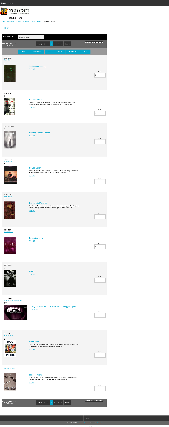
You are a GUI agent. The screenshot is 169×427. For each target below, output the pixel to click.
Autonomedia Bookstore (83, 422)
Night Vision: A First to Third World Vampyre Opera (54, 306)
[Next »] (67, 44)
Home (3, 3)
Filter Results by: (8, 36)
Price (85, 51)
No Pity (32, 271)
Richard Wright (35, 99)
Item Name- (73, 51)
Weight (60, 51)
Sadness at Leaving (37, 66)
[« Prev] (39, 44)
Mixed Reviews (35, 375)
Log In (11, 3)
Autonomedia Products (14, 21)
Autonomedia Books (29, 21)
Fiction (39, 21)
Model (23, 51)
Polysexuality (35, 168)
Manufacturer (37, 51)
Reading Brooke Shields (39, 133)
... (61, 44)
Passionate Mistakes (38, 203)
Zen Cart (99, 422)
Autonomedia (8, 232)
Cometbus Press (9, 368)
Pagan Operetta (36, 238)
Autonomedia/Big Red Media (13, 300)
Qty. (49, 51)
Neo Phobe (34, 341)
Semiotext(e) (8, 60)
